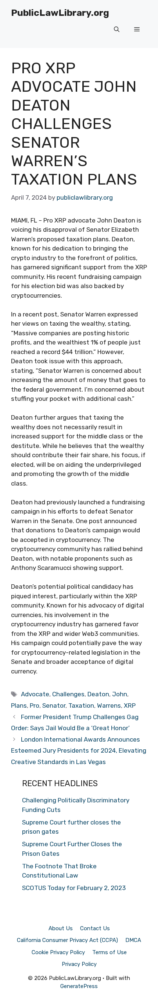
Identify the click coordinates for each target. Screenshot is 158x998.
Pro (34, 705)
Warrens (109, 705)
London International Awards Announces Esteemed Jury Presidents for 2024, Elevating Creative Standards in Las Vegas (78, 751)
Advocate (35, 694)
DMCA (133, 940)
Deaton (98, 694)
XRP (130, 705)
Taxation (81, 705)
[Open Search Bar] (117, 29)
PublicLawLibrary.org (60, 12)
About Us (61, 928)
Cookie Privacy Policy (58, 952)
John (119, 694)
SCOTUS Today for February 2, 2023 (74, 888)
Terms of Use (109, 952)
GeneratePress (79, 986)
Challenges (68, 694)
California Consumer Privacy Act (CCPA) (67, 940)
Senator (53, 705)
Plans (19, 705)
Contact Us (95, 928)
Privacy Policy (79, 964)
